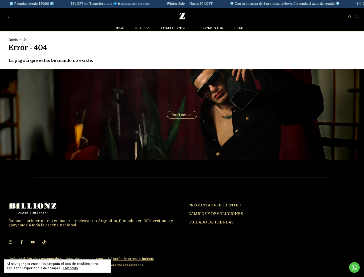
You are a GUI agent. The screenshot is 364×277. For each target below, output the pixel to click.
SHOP (140, 28)
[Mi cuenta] (349, 16)
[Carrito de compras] (356, 16)
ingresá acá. (100, 259)
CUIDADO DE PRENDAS (210, 222)
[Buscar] (7, 16)
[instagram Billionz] (10, 242)
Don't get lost (182, 115)
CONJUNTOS (212, 28)
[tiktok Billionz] (44, 242)
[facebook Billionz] (21, 242)
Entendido (70, 268)
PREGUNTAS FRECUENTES (214, 205)
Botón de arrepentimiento (133, 259)
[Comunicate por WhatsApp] (354, 267)
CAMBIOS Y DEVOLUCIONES (215, 213)
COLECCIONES (173, 28)
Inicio (13, 40)
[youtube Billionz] (33, 242)
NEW (120, 28)
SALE (238, 28)
